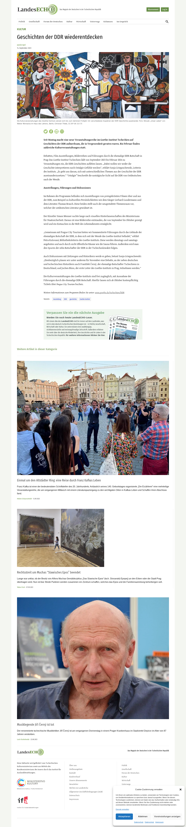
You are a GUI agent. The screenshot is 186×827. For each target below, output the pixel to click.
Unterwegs (95, 21)
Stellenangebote (76, 769)
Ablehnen (142, 816)
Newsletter (73, 784)
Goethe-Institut (85, 299)
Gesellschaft (34, 21)
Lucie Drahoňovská (23, 739)
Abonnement (153, 9)
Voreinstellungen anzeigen (167, 816)
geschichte (73, 299)
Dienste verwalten (122, 809)
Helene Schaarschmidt (24, 499)
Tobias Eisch (21, 587)
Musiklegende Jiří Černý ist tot (35, 724)
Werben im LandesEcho (78, 787)
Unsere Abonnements (78, 780)
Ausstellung (57, 299)
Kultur (69, 21)
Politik (22, 21)
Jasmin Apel (21, 45)
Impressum (159, 822)
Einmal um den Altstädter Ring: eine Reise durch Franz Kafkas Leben (59, 480)
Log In (164, 9)
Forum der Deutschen (53, 21)
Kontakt (72, 772)
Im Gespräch (122, 21)
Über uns (73, 765)
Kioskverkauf (74, 776)
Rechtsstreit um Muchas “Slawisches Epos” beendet (48, 572)
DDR (65, 299)
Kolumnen (108, 21)
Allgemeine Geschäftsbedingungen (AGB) (86, 791)
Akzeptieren (124, 816)
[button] (180, 789)
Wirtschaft (81, 21)
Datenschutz (138, 822)
